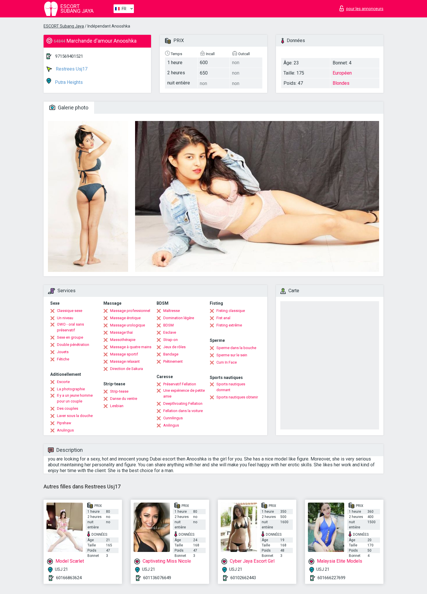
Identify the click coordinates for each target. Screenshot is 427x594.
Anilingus (171, 425)
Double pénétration (73, 344)
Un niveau (65, 318)
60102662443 (243, 577)
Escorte (63, 382)
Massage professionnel (130, 310)
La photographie (71, 389)
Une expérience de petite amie (184, 393)
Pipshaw (64, 423)
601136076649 (157, 577)
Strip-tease (119, 391)
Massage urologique (127, 325)
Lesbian (116, 406)
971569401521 (69, 56)
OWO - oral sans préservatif (70, 327)
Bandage (170, 354)
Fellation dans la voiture (183, 411)
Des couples (67, 408)
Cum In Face (226, 362)
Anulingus (65, 430)
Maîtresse (171, 310)
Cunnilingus (173, 418)
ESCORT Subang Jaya (64, 26)
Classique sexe (69, 310)
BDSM (168, 325)
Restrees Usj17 (71, 69)
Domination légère (178, 318)
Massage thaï (121, 332)
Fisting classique (230, 310)
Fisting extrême (229, 325)
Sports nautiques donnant (230, 387)
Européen (342, 73)
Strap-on (170, 339)
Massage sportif (124, 354)
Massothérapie (122, 339)
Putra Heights (68, 82)
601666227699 (331, 577)
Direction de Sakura (126, 368)
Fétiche (63, 359)
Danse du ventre (123, 398)
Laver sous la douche (75, 416)
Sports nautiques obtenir (237, 397)
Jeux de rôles (174, 347)
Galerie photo (72, 107)
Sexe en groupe (70, 337)
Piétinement (173, 361)
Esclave (169, 332)
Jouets (63, 352)
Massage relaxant (125, 361)
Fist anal (223, 318)
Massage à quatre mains (130, 347)
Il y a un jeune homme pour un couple (75, 398)
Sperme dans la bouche (236, 348)
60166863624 (69, 577)
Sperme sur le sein (231, 355)
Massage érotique (125, 318)
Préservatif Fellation (179, 384)
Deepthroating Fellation (182, 403)
